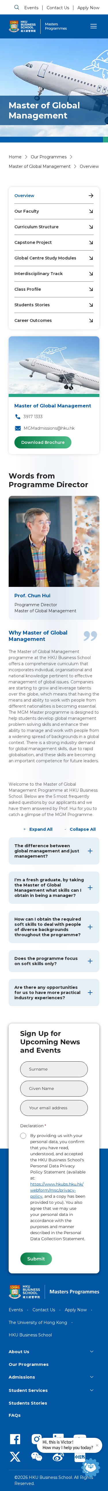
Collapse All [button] (83, 829)
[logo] (22, 27)
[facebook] (15, 1438)
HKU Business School (30, 1335)
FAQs (15, 1415)
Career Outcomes (33, 320)
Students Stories (32, 304)
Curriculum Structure (36, 226)
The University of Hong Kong (38, 1322)
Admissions (22, 1377)
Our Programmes (49, 157)
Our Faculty (26, 211)
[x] (15, 1456)
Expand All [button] (40, 829)
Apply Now (88, 7)
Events (31, 7)
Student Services (28, 1390)
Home (15, 157)
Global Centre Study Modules (45, 258)
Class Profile (27, 289)
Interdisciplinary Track (38, 273)
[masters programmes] (56, 26)
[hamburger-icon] (93, 26)
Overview (24, 195)
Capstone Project (33, 242)
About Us (19, 1351)
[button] (54, 851)
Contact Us (58, 7)
